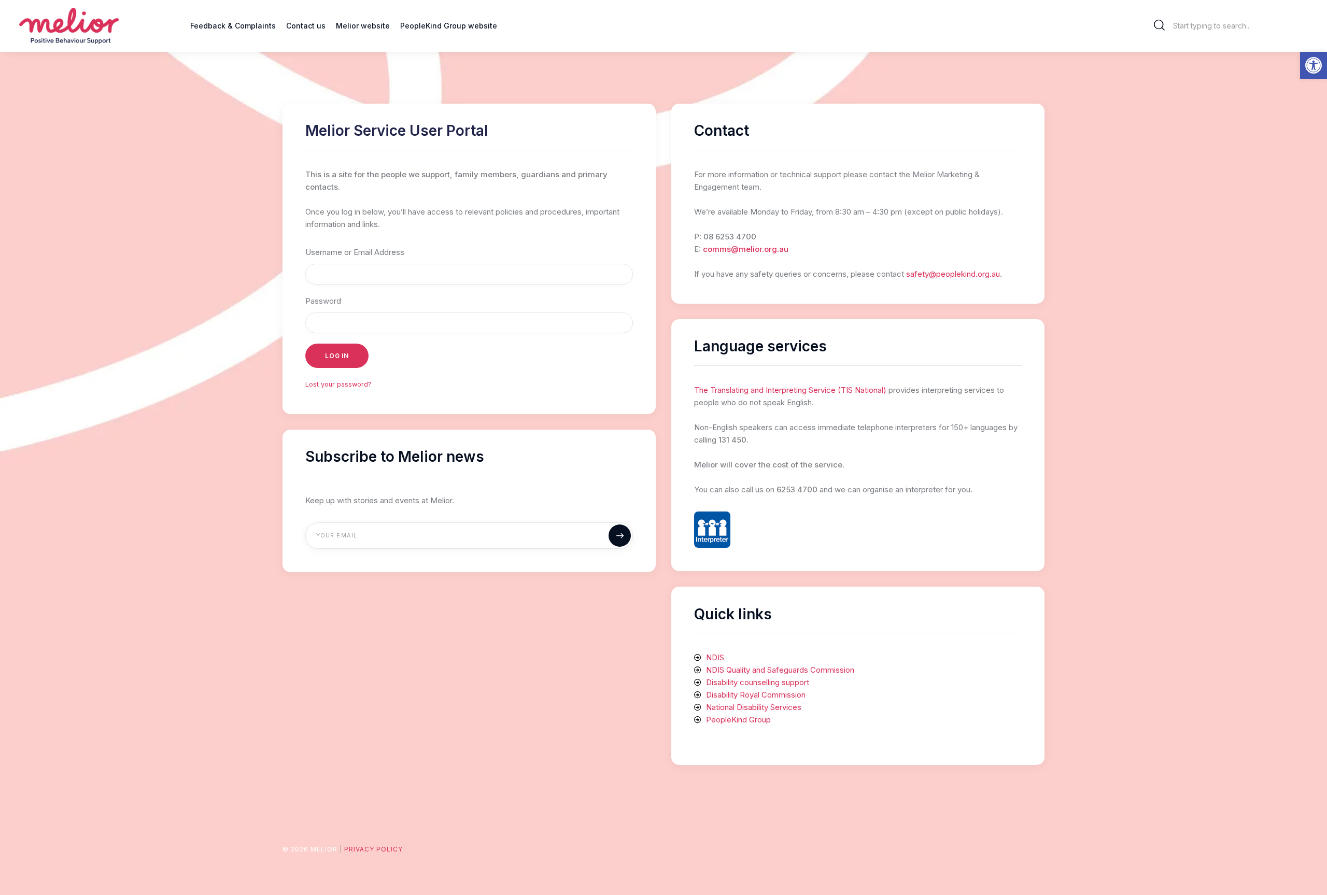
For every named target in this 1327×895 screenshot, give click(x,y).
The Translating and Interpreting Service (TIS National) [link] (790, 390)
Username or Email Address (354, 252)
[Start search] (1159, 25)
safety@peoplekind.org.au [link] (953, 274)
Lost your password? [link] (338, 384)
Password (323, 301)
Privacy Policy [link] (373, 849)
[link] (1313, 65)
